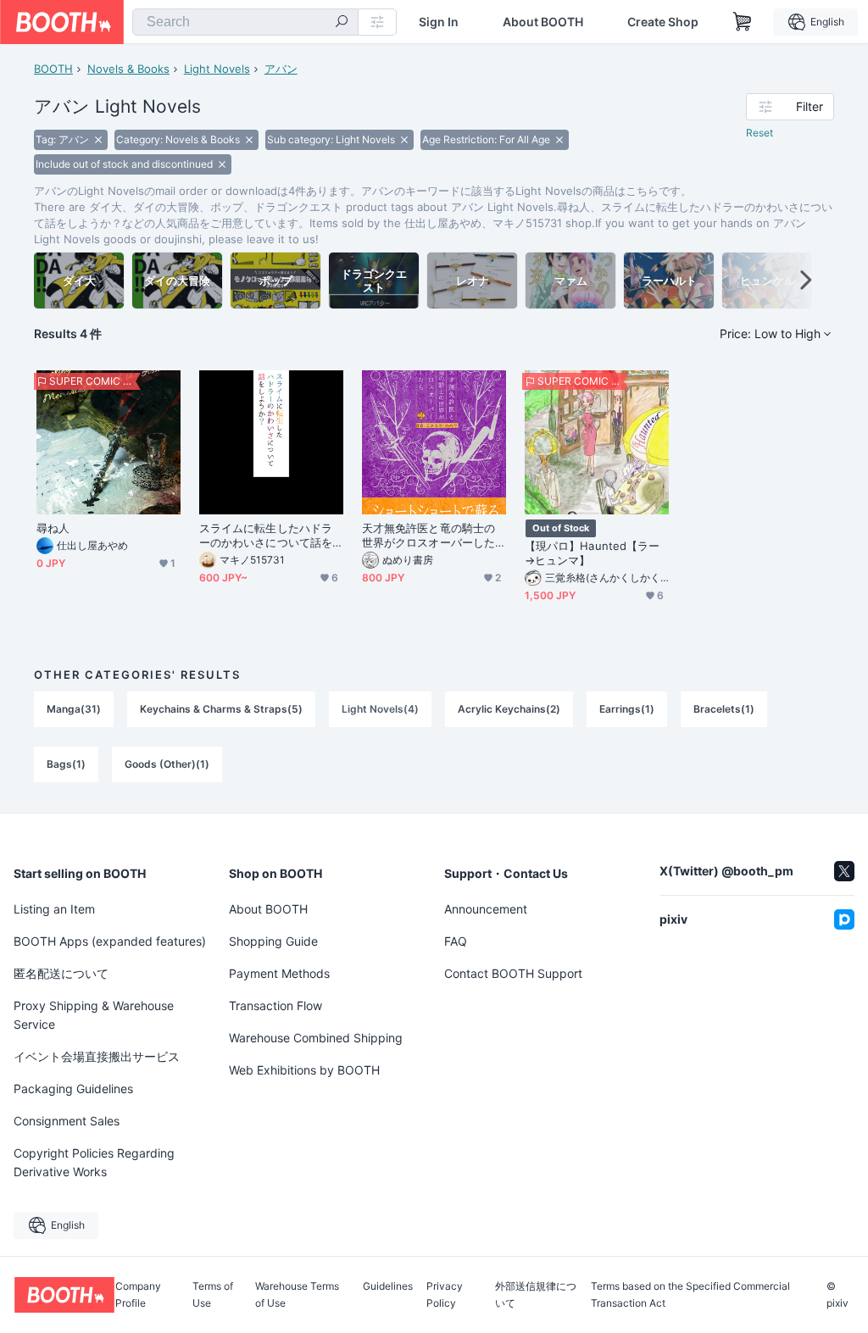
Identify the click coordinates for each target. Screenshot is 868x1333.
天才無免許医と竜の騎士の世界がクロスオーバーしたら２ (428, 535)
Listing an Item (54, 909)
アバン (281, 68)
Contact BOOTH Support (513, 973)
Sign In (439, 22)
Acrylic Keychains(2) (509, 709)
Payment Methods (279, 973)
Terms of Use (212, 1294)
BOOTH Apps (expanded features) (110, 941)
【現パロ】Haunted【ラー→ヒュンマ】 (592, 553)
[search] (341, 23)
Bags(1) (66, 764)
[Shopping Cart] (743, 22)
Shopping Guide (273, 941)
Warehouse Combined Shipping (316, 1037)
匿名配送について (61, 973)
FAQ (455, 941)
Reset (759, 132)
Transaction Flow (275, 1005)
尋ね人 (53, 528)
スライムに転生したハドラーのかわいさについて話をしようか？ (265, 535)
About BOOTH (543, 22)
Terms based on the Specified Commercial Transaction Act (690, 1294)
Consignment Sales (67, 1121)
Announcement (485, 909)
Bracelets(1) (723, 709)
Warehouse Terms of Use (297, 1294)
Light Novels (217, 68)
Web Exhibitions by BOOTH (304, 1070)
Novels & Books (128, 68)
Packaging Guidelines (73, 1088)
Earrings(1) (626, 709)
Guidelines (388, 1286)
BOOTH (53, 68)
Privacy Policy (444, 1294)
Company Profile (138, 1294)
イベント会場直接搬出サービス (97, 1056)
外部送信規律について (535, 1294)
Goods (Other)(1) (167, 764)
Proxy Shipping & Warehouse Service (94, 1014)
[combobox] (245, 22)
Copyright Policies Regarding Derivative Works (94, 1162)
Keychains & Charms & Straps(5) (221, 709)
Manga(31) (74, 709)
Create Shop (662, 22)
